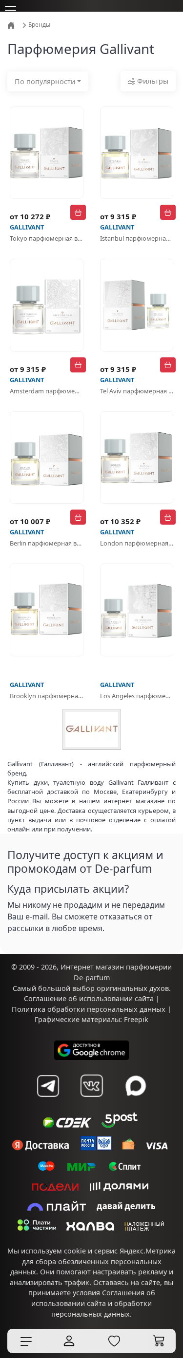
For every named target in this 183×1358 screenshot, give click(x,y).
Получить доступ (46, 951)
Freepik (136, 1037)
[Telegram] (48, 1104)
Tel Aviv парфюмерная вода (137, 391)
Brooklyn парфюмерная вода (46, 695)
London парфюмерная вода (137, 543)
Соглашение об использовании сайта (89, 1017)
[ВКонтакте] (92, 1104)
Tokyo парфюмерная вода (46, 238)
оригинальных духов (133, 1006)
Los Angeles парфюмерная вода (137, 695)
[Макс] (135, 1104)
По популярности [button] (45, 81)
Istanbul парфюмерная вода (137, 238)
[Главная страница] (12, 24)
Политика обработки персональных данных (88, 1027)
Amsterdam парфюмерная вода (46, 391)
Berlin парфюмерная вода (46, 543)
